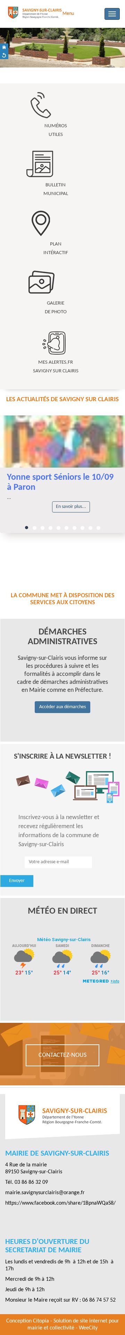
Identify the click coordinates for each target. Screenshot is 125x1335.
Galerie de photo (56, 308)
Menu (68, 13)
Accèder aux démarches (62, 707)
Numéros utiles (55, 130)
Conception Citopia (27, 1321)
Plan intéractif (55, 249)
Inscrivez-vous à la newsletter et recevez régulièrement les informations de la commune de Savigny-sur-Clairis (58, 831)
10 (98, 528)
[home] (4, 47)
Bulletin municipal (55, 189)
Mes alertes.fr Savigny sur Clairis (55, 367)
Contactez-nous (62, 1055)
